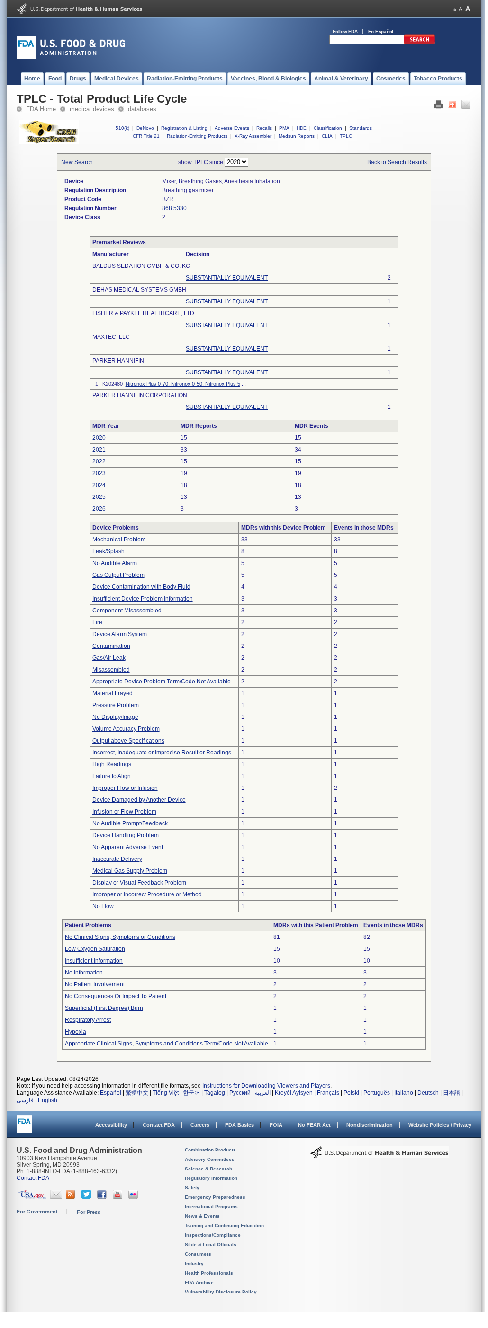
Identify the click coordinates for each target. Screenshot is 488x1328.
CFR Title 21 (146, 136)
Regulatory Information (211, 1178)
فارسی (25, 1100)
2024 (99, 485)
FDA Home (41, 109)
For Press (88, 1212)
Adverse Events (232, 128)
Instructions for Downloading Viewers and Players (266, 1085)
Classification (328, 128)
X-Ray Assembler (253, 136)
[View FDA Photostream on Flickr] (134, 1197)
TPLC (346, 136)
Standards (360, 128)
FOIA (276, 1125)
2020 (99, 437)
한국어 (191, 1092)
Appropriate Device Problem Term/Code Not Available (161, 681)
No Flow (103, 906)
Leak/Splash (108, 551)
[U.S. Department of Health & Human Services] (379, 1156)
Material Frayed (112, 693)
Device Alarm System (119, 634)
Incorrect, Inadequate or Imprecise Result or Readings (161, 752)
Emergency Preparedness (215, 1197)
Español (110, 1092)
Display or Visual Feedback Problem (139, 882)
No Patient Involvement (95, 984)
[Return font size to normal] (460, 8)
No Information (84, 972)
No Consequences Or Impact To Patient (115, 996)
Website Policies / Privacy (439, 1125)
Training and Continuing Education (224, 1225)
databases (142, 109)
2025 (99, 497)
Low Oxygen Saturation (95, 949)
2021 (99, 449)
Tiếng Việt (166, 1092)
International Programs (211, 1206)
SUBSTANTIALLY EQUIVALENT (227, 277)
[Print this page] (438, 107)
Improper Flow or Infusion (125, 788)
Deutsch (428, 1092)
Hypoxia (75, 1031)
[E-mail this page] (465, 107)
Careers (199, 1125)
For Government (37, 1211)
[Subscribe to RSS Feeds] (72, 1197)
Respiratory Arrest (88, 1020)
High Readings (111, 764)
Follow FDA (345, 31)
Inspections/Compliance (213, 1235)
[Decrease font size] (454, 8)
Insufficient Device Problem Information (142, 598)
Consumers (198, 1254)
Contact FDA (159, 1125)
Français (328, 1092)
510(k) (122, 128)
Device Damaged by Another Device (139, 800)
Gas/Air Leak (109, 658)
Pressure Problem (115, 705)
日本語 (451, 1092)
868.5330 (174, 208)
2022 (99, 461)
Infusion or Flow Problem (124, 811)
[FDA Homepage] (24, 1128)
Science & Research (208, 1168)
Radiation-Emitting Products (197, 136)
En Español (381, 31)
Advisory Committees (210, 1159)
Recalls (264, 128)
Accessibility (111, 1125)
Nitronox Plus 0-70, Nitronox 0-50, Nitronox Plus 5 (183, 384)
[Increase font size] (467, 8)
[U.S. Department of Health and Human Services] (79, 12)
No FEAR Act (314, 1125)
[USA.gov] (32, 1197)
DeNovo (145, 128)
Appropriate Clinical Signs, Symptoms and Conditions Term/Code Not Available (166, 1043)
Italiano (403, 1092)
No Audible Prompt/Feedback (130, 823)
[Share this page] (452, 107)
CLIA (327, 136)
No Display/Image (115, 717)
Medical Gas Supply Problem (129, 871)
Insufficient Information (94, 960)
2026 (99, 508)
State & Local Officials (210, 1244)
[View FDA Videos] (119, 1197)
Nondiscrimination (369, 1125)
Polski (351, 1092)
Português (376, 1092)
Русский (240, 1092)
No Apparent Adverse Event (127, 847)
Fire (97, 622)
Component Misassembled (127, 610)
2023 (99, 473)
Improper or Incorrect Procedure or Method (147, 894)
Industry (194, 1263)
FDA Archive (199, 1282)
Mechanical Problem (118, 539)
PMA (284, 128)
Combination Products (210, 1149)
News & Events (202, 1216)
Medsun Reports (297, 136)
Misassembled (111, 669)
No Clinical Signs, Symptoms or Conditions (120, 937)
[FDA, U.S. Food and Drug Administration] (71, 56)
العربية (263, 1092)
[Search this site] (419, 42)
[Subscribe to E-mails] (56, 1197)
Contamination (111, 646)
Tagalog (214, 1092)
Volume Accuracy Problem (126, 729)
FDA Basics (239, 1125)
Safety (192, 1187)
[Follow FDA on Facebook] (103, 1197)
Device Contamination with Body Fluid (141, 587)
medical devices (92, 109)
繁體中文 (137, 1092)
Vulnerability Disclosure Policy (221, 1291)
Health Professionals (209, 1272)
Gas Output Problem (118, 575)
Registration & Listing (184, 128)
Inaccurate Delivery (117, 859)
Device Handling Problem (125, 835)
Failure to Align (111, 776)
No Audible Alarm (114, 563)
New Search (77, 162)
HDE (302, 128)
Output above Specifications (128, 740)
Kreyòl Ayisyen (294, 1092)
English (47, 1100)
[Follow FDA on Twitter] (87, 1197)
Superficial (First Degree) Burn (104, 1008)
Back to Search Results (397, 162)
